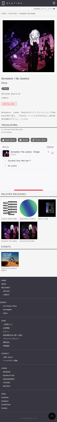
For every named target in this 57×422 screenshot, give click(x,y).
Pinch (6, 89)
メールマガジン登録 (10, 361)
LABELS (6, 295)
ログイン (44, 9)
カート (50, 9)
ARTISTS (6, 291)
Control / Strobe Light (9, 219)
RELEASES (13, 14)
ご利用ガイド (8, 324)
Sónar (5, 313)
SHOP (3, 321)
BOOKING (6, 372)
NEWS (3, 284)
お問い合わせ (8, 357)
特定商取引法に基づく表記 (12, 335)
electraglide (7, 310)
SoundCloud (5, 404)
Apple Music (10, 140)
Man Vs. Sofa (43, 219)
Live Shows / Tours (10, 306)
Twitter (3, 394)
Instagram (4, 401)
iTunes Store (40, 140)
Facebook (4, 397)
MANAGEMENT (9, 379)
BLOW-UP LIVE (8, 375)
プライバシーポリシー (11, 339)
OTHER (4, 368)
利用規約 (6, 346)
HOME (3, 14)
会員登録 (37, 9)
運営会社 (6, 342)
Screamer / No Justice (9, 241)
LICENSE (6, 383)
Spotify (25, 140)
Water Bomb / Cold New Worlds (31, 219)
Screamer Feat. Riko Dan (29, 241)
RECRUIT (6, 386)
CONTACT (5, 354)
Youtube (4, 408)
